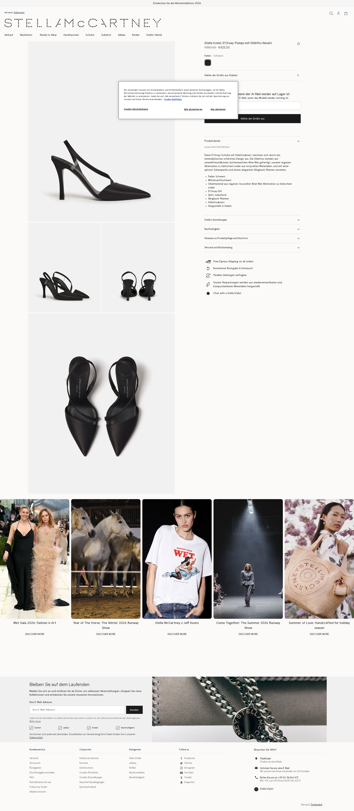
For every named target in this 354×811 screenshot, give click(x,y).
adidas (66, 728)
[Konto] (338, 13)
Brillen (132, 768)
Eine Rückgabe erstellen (42, 773)
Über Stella (135, 758)
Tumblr (188, 777)
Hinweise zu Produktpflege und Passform (226, 238)
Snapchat (189, 782)
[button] (101, 131)
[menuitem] (26, 35)
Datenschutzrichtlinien (111, 718)
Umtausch (35, 763)
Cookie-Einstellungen (90, 777)
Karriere (83, 763)
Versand (34, 758)
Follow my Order (38, 787)
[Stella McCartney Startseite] (82, 23)
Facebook (189, 758)
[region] (178, 100)
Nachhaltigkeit (212, 229)
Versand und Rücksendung (218, 247)
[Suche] (331, 13)
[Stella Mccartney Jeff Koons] (177, 559)
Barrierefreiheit (87, 787)
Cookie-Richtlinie (88, 773)
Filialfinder (265, 759)
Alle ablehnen (218, 109)
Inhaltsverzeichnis (89, 758)
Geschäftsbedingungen (91, 782)
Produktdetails (212, 141)
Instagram (189, 768)
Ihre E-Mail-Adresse (41, 702)
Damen (37, 728)
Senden (134, 710)
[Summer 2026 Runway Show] (248, 559)
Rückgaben (35, 768)
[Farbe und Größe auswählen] (298, 43)
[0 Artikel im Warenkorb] (346, 13)
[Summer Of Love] (319, 559)
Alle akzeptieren (193, 109)
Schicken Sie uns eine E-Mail (274, 768)
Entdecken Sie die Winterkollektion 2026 (177, 3)
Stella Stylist (266, 789)
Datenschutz (36, 738)
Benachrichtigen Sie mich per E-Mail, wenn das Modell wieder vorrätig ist (246, 98)
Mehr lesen (35, 721)
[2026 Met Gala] (34, 559)
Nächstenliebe (137, 773)
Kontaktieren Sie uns (40, 782)
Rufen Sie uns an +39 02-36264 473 (279, 778)
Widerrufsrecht (38, 792)
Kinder (95, 728)
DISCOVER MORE (34, 634)
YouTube (188, 773)
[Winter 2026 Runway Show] (105, 559)
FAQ (32, 777)
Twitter (188, 763)
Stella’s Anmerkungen (215, 220)
